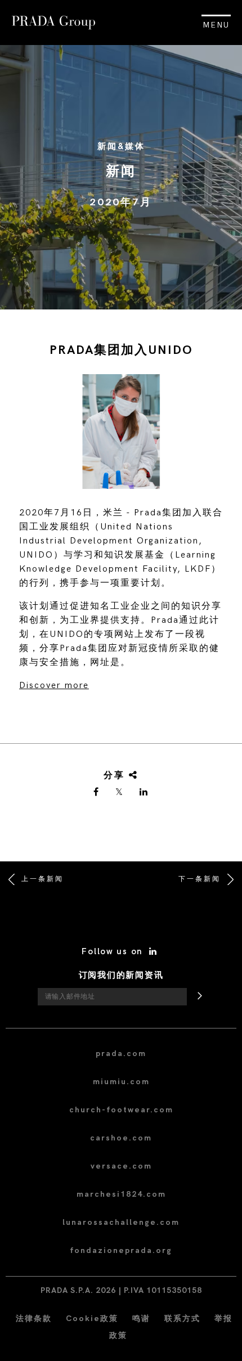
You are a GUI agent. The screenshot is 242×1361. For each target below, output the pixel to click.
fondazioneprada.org (121, 1250)
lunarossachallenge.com (121, 1222)
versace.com (121, 1166)
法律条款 (34, 1318)
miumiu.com (121, 1081)
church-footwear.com (121, 1110)
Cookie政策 (92, 1318)
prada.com (121, 1053)
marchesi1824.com (121, 1194)
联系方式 (182, 1318)
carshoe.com (121, 1138)
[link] (96, 792)
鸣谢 (141, 1318)
